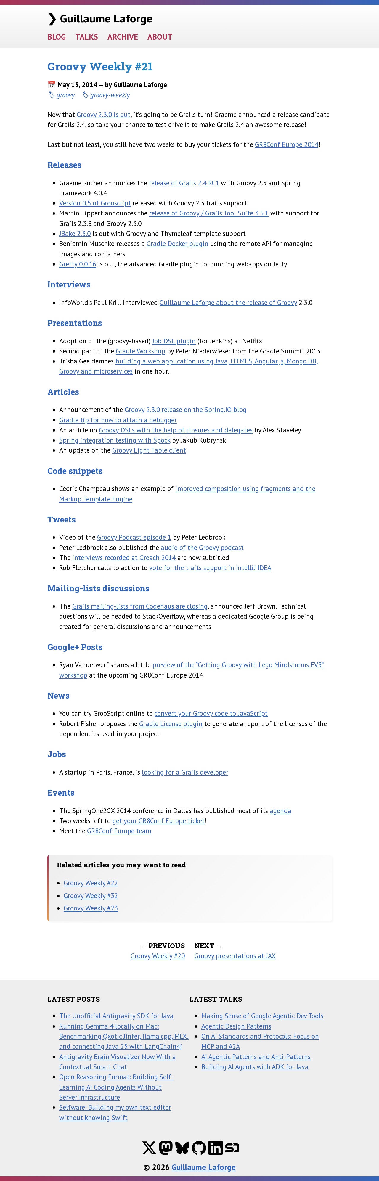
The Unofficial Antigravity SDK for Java (116, 1015)
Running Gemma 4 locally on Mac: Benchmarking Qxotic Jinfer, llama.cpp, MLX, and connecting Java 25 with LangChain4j (124, 1036)
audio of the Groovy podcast (202, 547)
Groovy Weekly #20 (158, 955)
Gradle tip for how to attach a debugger (118, 420)
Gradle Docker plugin (177, 243)
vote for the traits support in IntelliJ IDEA (210, 567)
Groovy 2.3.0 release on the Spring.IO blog (185, 409)
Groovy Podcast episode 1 (134, 537)
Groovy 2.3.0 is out (103, 114)
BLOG (56, 36)
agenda (280, 810)
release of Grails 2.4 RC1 (184, 182)
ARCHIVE (122, 36)
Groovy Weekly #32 (91, 895)
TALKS (86, 36)
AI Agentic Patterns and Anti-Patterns (256, 1056)
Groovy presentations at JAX (235, 955)
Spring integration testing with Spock (114, 440)
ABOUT (160, 36)
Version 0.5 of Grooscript (95, 203)
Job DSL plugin (174, 341)
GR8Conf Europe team (119, 830)
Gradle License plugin (171, 723)
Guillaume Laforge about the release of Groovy (228, 302)
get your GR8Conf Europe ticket (159, 820)
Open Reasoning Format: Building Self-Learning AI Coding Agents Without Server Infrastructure (116, 1086)
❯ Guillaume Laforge (99, 18)
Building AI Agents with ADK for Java (255, 1066)
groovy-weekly (110, 95)
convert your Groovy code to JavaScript (211, 713)
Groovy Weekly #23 (91, 908)
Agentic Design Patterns (236, 1026)
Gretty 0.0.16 (77, 264)
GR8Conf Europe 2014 (286, 144)
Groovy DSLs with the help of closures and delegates (176, 430)
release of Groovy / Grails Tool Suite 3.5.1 (209, 213)
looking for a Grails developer (185, 772)
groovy (66, 95)
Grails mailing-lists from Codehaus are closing (140, 606)
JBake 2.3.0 (75, 233)
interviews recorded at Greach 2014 (124, 557)
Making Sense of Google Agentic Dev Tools (262, 1015)
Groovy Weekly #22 (91, 882)
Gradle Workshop (140, 351)
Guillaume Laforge (204, 1167)
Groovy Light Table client (149, 450)
